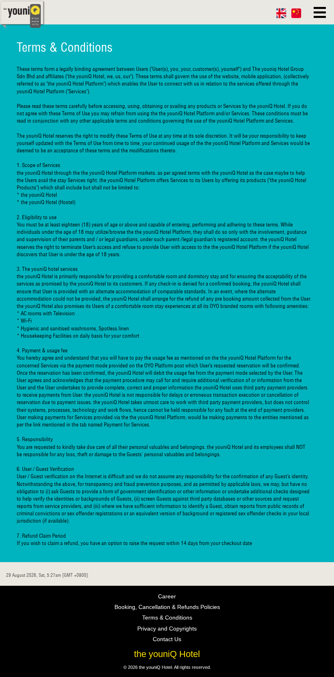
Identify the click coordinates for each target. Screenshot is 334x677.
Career (167, 596)
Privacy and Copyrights (167, 628)
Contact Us (167, 639)
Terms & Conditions (167, 617)
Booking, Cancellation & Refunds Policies (167, 607)
